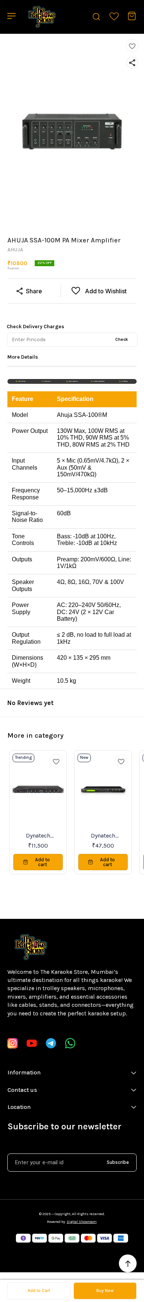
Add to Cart (39, 1290)
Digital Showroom (82, 1222)
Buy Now (105, 1290)
